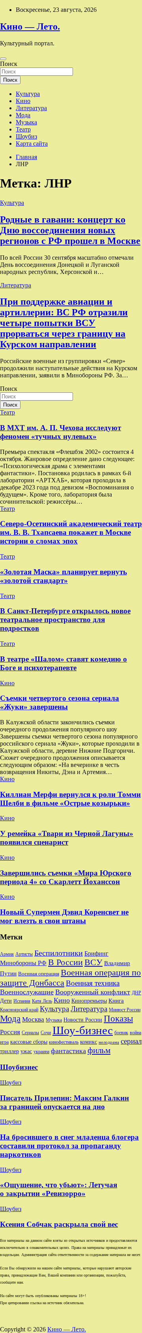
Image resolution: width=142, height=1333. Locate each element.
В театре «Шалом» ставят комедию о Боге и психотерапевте (63, 663)
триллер (9, 1051)
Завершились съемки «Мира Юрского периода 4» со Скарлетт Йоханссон (65, 877)
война (135, 1032)
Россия (10, 1032)
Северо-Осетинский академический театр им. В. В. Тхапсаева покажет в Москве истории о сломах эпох (71, 532)
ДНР (136, 993)
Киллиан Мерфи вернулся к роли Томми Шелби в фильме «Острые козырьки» (70, 798)
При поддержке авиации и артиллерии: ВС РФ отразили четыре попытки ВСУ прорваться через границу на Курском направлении (64, 322)
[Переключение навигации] (3, 59)
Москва (33, 1019)
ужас (26, 1051)
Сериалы (30, 1032)
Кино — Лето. (30, 26)
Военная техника (93, 983)
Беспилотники (58, 953)
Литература (31, 108)
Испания (21, 1001)
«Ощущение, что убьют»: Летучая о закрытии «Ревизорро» (58, 1189)
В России (65, 962)
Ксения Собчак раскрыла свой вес (59, 1224)
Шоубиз (26, 136)
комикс (88, 1042)
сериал (131, 1041)
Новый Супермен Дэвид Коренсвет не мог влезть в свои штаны (64, 916)
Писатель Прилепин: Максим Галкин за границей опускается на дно (64, 1102)
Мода (23, 115)
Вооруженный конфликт (92, 992)
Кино (23, 100)
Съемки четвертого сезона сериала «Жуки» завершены (59, 702)
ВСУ (93, 962)
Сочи (46, 1032)
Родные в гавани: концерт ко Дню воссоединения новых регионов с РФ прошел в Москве (70, 230)
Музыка (26, 122)
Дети (6, 1001)
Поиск (8, 63)
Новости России (83, 1020)
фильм (99, 1050)
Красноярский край (19, 1009)
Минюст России (124, 1009)
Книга (116, 1000)
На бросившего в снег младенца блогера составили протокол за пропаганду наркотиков (69, 1146)
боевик (121, 1032)
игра (4, 1042)
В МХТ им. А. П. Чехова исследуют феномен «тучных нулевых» (60, 432)
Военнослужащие (27, 992)
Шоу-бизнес (82, 1030)
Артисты (24, 954)
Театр (23, 129)
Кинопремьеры (89, 1000)
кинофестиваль (63, 1042)
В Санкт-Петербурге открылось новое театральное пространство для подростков (65, 619)
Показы (118, 1018)
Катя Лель (42, 1001)
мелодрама (109, 1042)
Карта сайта (32, 143)
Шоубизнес (19, 1067)
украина (41, 1051)
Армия (7, 954)
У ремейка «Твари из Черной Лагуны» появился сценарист (66, 837)
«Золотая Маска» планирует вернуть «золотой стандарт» (63, 576)
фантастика (68, 1051)
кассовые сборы (28, 1042)
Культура (28, 93)
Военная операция (38, 974)
